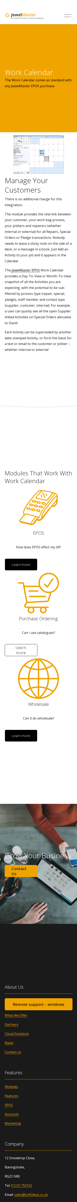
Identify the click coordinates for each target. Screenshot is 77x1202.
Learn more (20, 564)
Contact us (13, 1052)
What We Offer (16, 1015)
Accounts (12, 1114)
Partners (11, 1024)
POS (10, 1105)
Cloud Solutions (17, 1033)
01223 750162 (21, 1185)
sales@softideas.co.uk (31, 1194)
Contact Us (19, 871)
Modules (11, 1086)
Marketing (13, 1123)
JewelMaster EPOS (25, 270)
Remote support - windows (38, 1004)
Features (11, 1096)
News (9, 1043)
